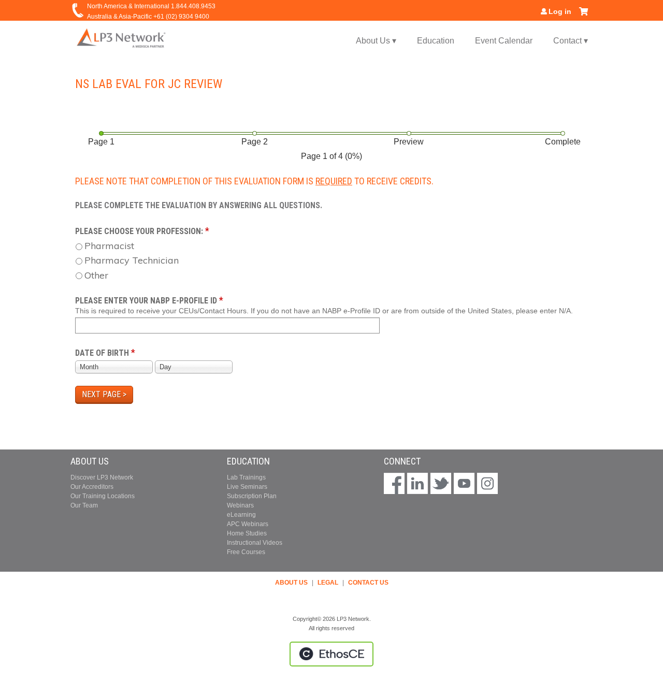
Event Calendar (503, 40)
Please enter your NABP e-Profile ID (146, 301)
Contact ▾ (570, 40)
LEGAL (328, 582)
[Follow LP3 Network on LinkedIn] (417, 484)
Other (96, 275)
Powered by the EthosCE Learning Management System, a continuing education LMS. (331, 654)
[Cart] (583, 15)
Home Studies (247, 533)
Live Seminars (247, 486)
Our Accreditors (91, 486)
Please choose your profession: (139, 231)
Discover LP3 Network (101, 477)
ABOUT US (291, 582)
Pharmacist (109, 246)
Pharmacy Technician (131, 260)
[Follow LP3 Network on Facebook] (394, 484)
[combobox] (114, 366)
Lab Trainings (246, 477)
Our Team (84, 505)
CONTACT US (368, 582)
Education (435, 40)
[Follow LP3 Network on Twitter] (440, 484)
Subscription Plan (252, 496)
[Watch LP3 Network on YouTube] (464, 484)
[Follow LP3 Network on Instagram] (487, 484)
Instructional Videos (254, 542)
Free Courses (246, 552)
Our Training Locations (102, 496)
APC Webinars (247, 524)
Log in (560, 11)
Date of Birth (102, 353)
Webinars (240, 505)
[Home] (121, 37)
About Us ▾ (376, 40)
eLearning (241, 514)
